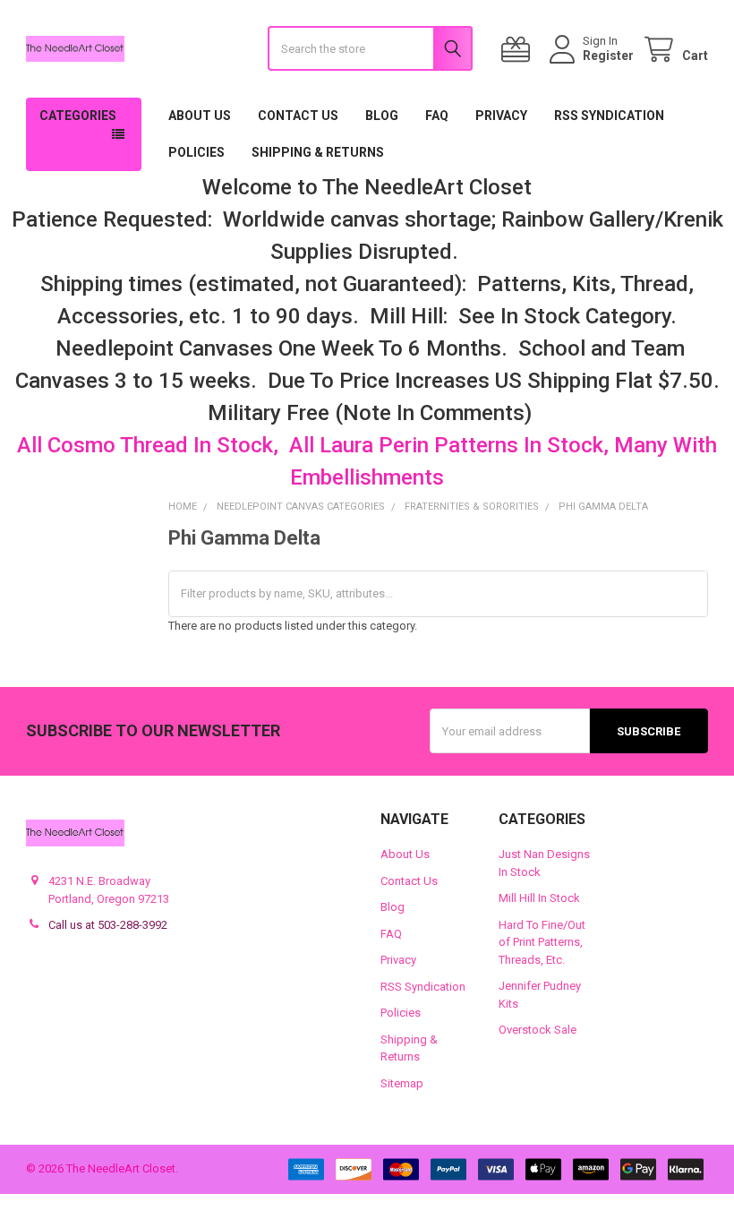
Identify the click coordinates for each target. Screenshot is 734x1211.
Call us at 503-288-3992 (107, 925)
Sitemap (401, 1083)
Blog (381, 115)
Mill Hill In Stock (539, 898)
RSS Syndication (609, 115)
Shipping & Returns (318, 152)
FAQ (436, 115)
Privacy (501, 115)
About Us (199, 115)
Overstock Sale (537, 1029)
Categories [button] (77, 115)
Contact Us (298, 115)
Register (608, 55)
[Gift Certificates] (519, 50)
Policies (196, 152)
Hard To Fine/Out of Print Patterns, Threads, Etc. (542, 942)
